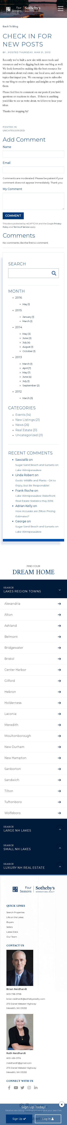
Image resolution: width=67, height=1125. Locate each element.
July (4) (26, 342)
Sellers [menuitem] (9, 927)
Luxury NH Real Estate (24, 867)
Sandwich (11, 780)
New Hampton (15, 758)
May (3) (27, 333)
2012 (18, 391)
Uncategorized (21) (29, 435)
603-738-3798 (13, 994)
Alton (8, 614)
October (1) (29, 351)
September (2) (31, 385)
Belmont (11, 636)
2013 (18, 357)
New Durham (14, 747)
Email (7, 163)
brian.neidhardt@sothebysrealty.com (25, 998)
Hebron (10, 692)
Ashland (10, 625)
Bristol (9, 658)
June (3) (27, 338)
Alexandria (12, 603)
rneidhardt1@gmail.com (19, 1063)
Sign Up (17, 1118)
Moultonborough (17, 736)
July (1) (26, 381)
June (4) (27, 376)
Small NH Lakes (17, 849)
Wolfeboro (12, 813)
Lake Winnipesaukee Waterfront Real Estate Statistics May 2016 (35, 498)
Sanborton (12, 769)
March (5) (28, 398)
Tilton (8, 791)
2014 (18, 327)
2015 (18, 310)
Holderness (12, 703)
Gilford (9, 681)
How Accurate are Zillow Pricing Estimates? (35, 513)
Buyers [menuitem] (10, 922)
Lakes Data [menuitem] (12, 931)
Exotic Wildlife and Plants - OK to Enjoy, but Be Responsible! (35, 483)
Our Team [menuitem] (11, 936)
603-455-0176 (13, 1058)
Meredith (11, 725)
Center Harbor (15, 669)
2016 (18, 297)
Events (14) (23, 414)
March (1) (27, 321)
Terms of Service (21, 227)
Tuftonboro (13, 802)
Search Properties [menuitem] (15, 912)
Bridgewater (13, 647)
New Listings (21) (27, 420)
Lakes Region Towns (22, 591)
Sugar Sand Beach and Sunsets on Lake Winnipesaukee (36, 467)
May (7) (26, 372)
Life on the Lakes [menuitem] (14, 917)
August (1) (28, 346)
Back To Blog (10, 26)
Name (7, 147)
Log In (46, 1118)
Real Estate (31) (26, 430)
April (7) (27, 368)
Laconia (10, 714)
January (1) (28, 316)
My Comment (12, 189)
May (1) (26, 304)
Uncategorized (14, 130)
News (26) (22, 425)
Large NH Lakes (17, 830)
